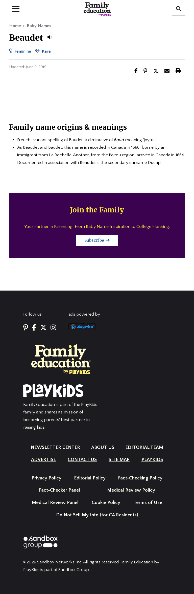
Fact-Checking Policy (140, 478)
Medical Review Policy (131, 490)
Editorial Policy (90, 478)
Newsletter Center (55, 447)
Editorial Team (144, 447)
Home (15, 25)
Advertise (43, 459)
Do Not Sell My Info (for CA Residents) (97, 515)
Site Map (119, 459)
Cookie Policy (106, 502)
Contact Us (82, 459)
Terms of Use (148, 502)
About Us (102, 447)
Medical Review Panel (55, 502)
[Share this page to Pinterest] (145, 71)
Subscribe (94, 240)
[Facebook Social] (34, 328)
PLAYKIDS (152, 459)
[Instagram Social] (53, 328)
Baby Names (39, 25)
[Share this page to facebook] (136, 71)
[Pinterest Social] (25, 328)
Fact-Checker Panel (59, 490)
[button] (49, 37)
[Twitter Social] (43, 328)
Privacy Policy (46, 478)
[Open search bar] (178, 9)
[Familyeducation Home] (61, 359)
